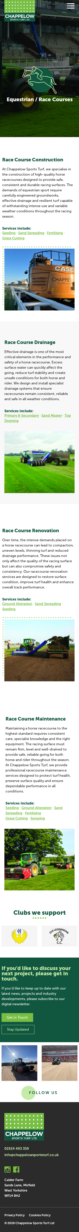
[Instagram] (7, 1170)
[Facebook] (16, 1170)
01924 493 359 (16, 1148)
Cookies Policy (39, 1215)
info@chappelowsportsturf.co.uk (31, 1155)
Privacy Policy (14, 1215)
